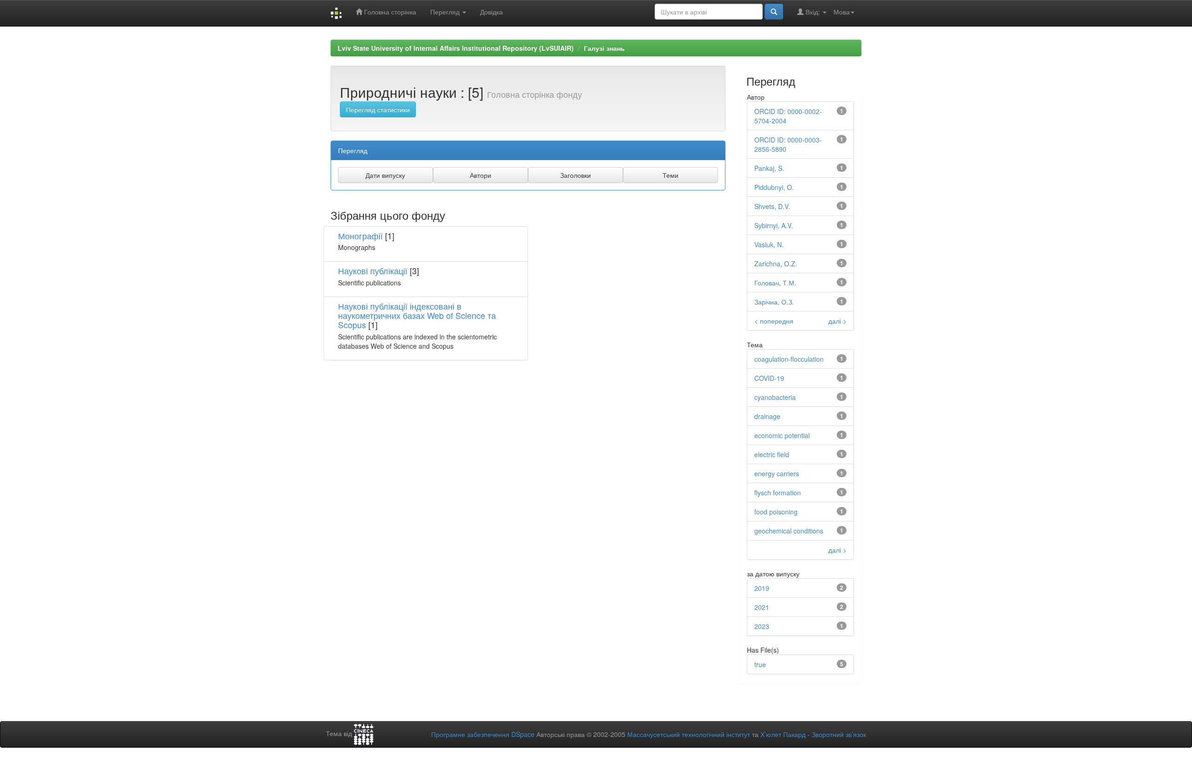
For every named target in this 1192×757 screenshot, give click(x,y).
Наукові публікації (372, 270)
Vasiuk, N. (769, 244)
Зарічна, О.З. (774, 301)
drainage (767, 416)
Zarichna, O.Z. (775, 263)
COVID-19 (769, 378)
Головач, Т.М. (775, 282)
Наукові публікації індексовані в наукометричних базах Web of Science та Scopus (417, 315)
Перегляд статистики (378, 109)
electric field (771, 454)
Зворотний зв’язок (839, 734)
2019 (761, 588)
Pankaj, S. (769, 168)
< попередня (773, 320)
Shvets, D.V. (772, 206)
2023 (761, 626)
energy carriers (776, 473)
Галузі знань (604, 48)
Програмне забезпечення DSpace (483, 734)
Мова (841, 11)
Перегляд (445, 11)
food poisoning (776, 511)
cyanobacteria (775, 397)
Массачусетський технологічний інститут (688, 734)
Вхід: (813, 11)
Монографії (360, 236)
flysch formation (777, 492)
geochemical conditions (788, 530)
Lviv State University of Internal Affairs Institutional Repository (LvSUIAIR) (456, 48)
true (760, 664)
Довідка (491, 11)
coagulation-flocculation (789, 359)
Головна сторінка (389, 11)
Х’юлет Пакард (783, 734)
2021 (761, 607)
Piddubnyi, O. (774, 187)
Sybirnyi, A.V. (773, 225)
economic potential (782, 435)
